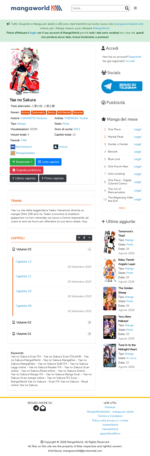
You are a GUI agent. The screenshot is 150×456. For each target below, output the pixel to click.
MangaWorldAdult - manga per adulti (110, 412)
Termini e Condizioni (110, 416)
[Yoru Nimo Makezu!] (110, 327)
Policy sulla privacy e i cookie (110, 420)
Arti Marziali (64, 112)
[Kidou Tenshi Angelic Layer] (110, 270)
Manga (21, 124)
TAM (24, 140)
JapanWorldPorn (110, 433)
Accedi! (130, 61)
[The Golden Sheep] (110, 298)
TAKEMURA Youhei (76, 118)
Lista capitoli (50, 162)
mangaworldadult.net (128, 24)
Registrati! (135, 57)
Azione (25, 112)
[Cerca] (127, 8)
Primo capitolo (54, 178)
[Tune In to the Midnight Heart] (110, 355)
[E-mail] (43, 409)
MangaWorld (101, 28)
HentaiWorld (110, 429)
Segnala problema (28, 170)
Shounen (78, 112)
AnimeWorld (110, 425)
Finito (66, 124)
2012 (77, 129)
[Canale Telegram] (36, 409)
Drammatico (38, 112)
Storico (51, 112)
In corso (131, 358)
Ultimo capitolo (25, 178)
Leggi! (137, 129)
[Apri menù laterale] (135, 8)
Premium (110, 407)
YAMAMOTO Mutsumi (34, 118)
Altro (122, 208)
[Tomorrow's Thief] (110, 241)
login (33, 33)
